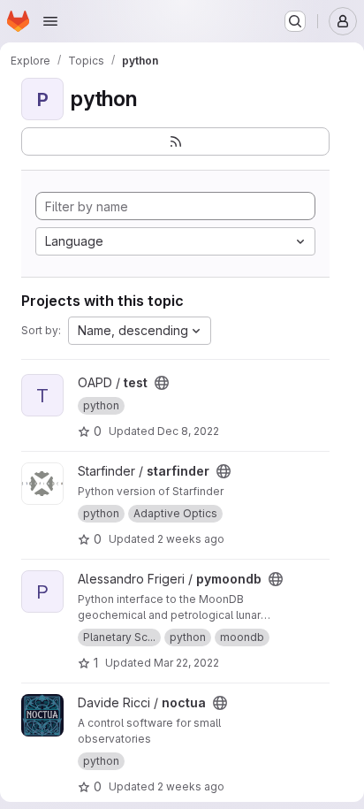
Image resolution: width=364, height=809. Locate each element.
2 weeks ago (190, 539)
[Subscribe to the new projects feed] (175, 141)
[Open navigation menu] (50, 21)
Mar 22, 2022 (186, 662)
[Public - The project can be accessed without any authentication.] (162, 383)
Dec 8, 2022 (188, 431)
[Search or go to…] (295, 21)
